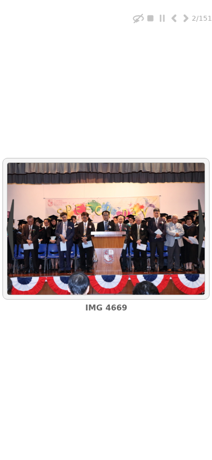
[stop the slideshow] (150, 18)
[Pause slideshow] (162, 18)
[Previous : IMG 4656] (174, 18)
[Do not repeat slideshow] (138, 18)
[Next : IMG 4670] (186, 18)
